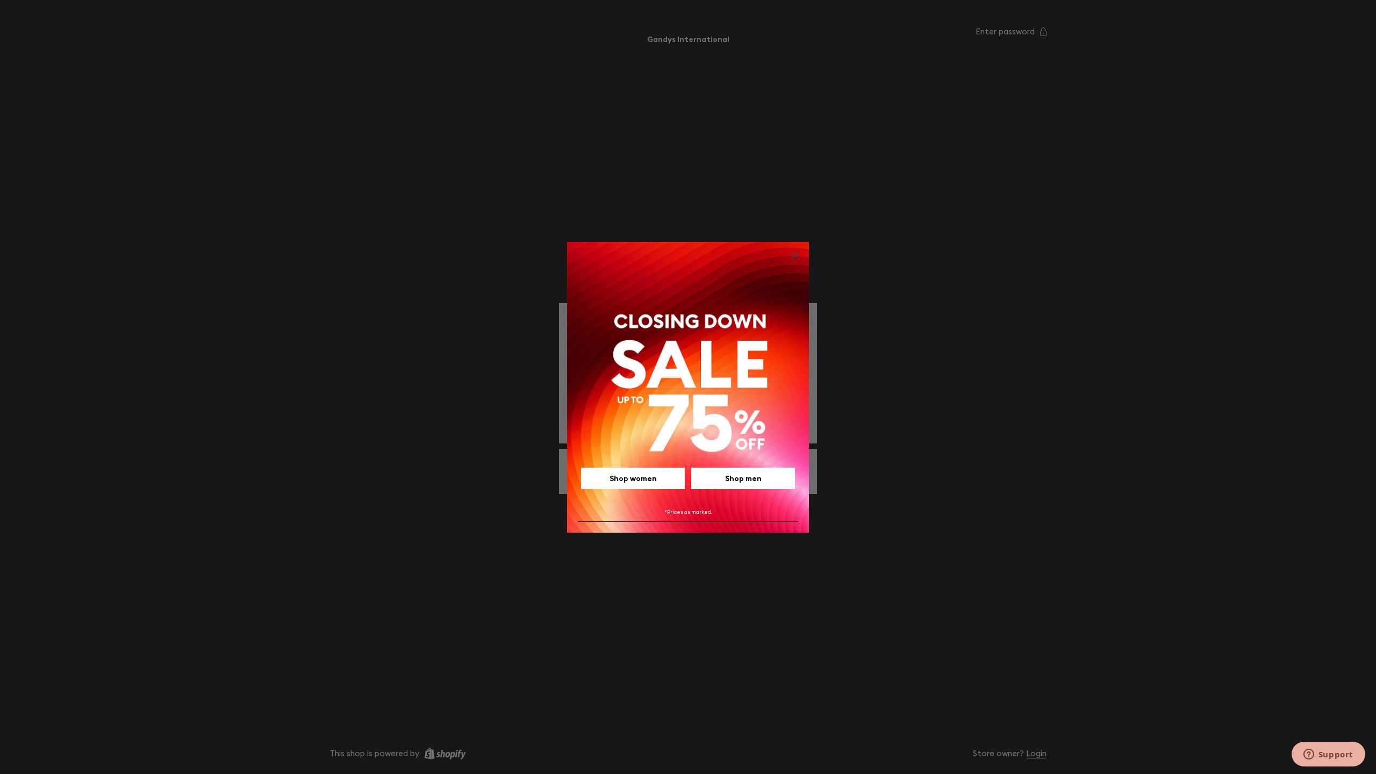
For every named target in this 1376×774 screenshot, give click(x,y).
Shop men (743, 478)
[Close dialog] (795, 255)
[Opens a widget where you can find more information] (1328, 755)
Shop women (633, 478)
